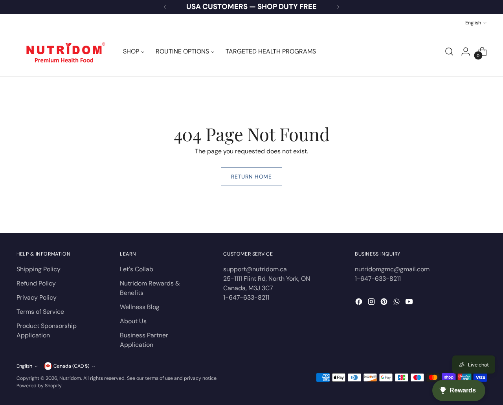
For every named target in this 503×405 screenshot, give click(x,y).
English (473, 23)
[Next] (338, 7)
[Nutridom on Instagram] (372, 303)
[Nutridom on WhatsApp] (397, 303)
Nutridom (70, 378)
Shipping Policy (39, 269)
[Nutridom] (64, 51)
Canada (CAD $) (71, 366)
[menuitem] (133, 51)
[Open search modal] (449, 51)
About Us (133, 321)
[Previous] (165, 7)
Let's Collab (136, 269)
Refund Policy (36, 283)
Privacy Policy (37, 297)
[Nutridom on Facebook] (359, 303)
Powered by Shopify (39, 386)
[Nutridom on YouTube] (410, 303)
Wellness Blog (140, 307)
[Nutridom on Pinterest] (384, 303)
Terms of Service (40, 311)
